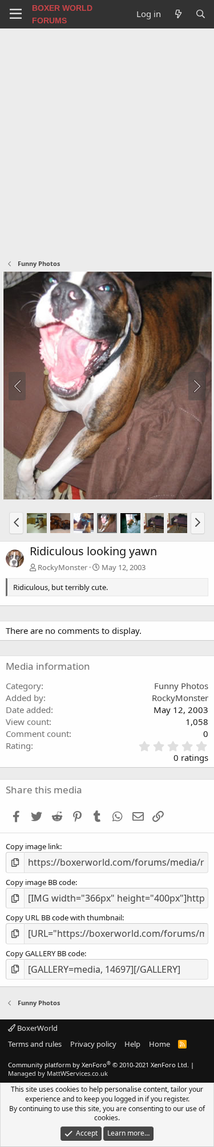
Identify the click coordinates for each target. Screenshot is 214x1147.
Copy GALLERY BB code (45, 953)
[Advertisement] (107, 141)
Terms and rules (35, 1044)
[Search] (200, 13)
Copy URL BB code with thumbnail (64, 917)
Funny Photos (181, 685)
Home (159, 1044)
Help (132, 1044)
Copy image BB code (40, 882)
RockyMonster (62, 567)
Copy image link (33, 846)
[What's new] (178, 13)
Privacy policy (93, 1044)
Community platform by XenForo (98, 1064)
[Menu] (15, 14)
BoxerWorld (36, 1028)
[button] (16, 523)
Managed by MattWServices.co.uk (58, 1073)
